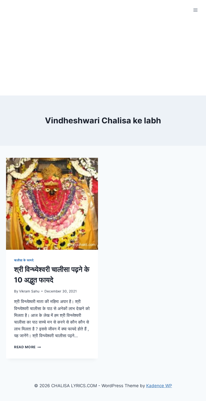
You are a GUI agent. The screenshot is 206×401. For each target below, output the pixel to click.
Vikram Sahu (29, 291)
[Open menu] (195, 10)
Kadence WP (159, 385)
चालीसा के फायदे (23, 260)
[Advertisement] (103, 58)
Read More (27, 347)
